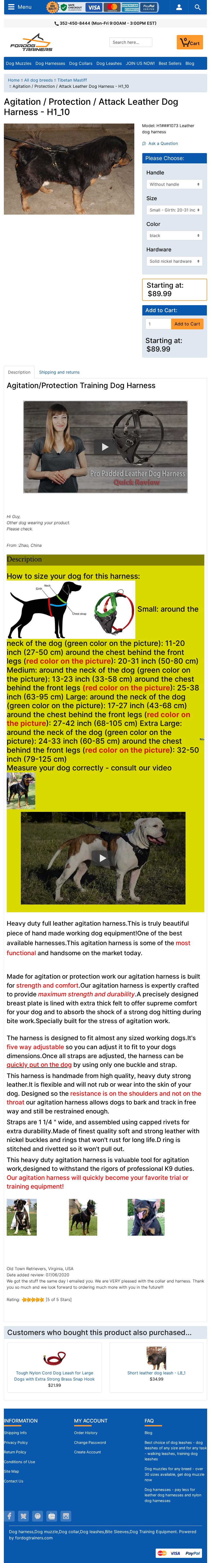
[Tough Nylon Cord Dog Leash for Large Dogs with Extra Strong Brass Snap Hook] (54, 1357)
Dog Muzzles (18, 63)
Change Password (90, 1442)
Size (151, 198)
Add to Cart (187, 324)
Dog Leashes (109, 63)
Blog (190, 63)
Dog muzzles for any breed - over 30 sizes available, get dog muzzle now (174, 1474)
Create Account (87, 1452)
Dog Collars (80, 63)
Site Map (11, 1471)
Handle (155, 173)
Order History (86, 1432)
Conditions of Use (19, 1462)
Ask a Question (162, 143)
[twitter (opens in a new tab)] (23, 1516)
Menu (24, 7)
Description (19, 372)
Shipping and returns (59, 372)
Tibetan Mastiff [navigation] (72, 80)
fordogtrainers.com (34, 1537)
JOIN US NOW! (140, 63)
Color (153, 224)
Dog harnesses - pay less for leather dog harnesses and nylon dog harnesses (173, 1495)
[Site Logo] (32, 42)
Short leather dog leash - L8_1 (156, 1372)
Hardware (158, 250)
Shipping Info (15, 1432)
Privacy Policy (16, 1442)
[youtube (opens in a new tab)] (52, 1516)
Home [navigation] (14, 80)
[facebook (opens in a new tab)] (9, 1516)
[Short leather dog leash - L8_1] (156, 1357)
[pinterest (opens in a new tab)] (37, 1516)
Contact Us (13, 1481)
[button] (105, 447)
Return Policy (15, 1452)
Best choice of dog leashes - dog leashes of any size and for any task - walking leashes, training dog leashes (176, 1450)
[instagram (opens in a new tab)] (66, 1516)
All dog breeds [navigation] (38, 80)
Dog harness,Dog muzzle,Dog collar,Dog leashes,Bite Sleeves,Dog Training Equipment (93, 1531)
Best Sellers (170, 63)
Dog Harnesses (50, 63)
